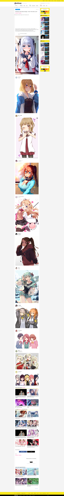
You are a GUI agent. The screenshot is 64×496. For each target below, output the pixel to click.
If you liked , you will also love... (21, 409)
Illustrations (21, 5)
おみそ (19, 331)
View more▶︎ (36, 488)
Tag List (16, 5)
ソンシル (20, 372)
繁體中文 (35, 493)
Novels (27, 5)
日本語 (47, 493)
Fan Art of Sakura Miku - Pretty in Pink (20, 446)
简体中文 (32, 493)
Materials (37, 5)
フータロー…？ (20, 160)
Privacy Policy (33, 495)
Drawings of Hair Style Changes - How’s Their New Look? (24, 7)
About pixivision (18, 493)
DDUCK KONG (20, 306)
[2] (27, 74)
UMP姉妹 (19, 305)
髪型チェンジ (20, 350)
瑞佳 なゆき (20, 161)
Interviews (41, 5)
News (46, 5)
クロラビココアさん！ (21, 196)
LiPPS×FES (19, 371)
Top (14, 7)
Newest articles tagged (20, 387)
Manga (24, 5)
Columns (44, 5)
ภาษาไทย (41, 493)
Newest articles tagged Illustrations (20, 467)
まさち (19, 197)
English (29, 493)
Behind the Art (33, 5)
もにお (19, 116)
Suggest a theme (23, 493)
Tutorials (30, 5)
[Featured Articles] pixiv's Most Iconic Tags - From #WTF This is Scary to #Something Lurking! (20, 397)
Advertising (30, 495)
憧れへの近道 (20, 115)
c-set (19, 34)
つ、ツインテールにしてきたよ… (22, 33)
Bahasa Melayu (44, 493)
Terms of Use (24, 495)
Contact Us (27, 495)
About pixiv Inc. (20, 495)
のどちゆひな (20, 330)
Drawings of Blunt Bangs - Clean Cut (20, 485)
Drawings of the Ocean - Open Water (31, 475)
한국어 (37, 493)
